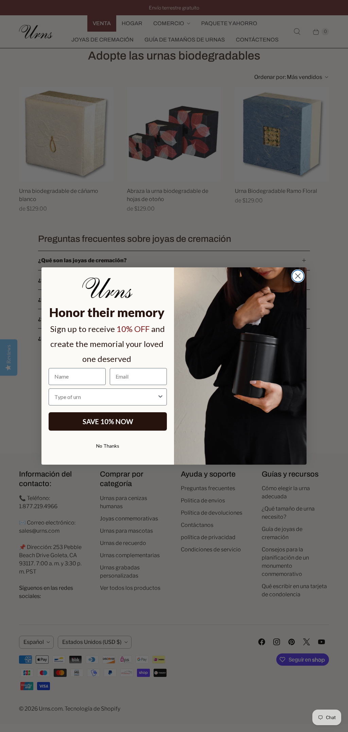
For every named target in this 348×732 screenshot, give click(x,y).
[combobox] (105, 397)
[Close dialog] (298, 276)
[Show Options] (160, 397)
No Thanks (107, 446)
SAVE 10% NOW (108, 421)
